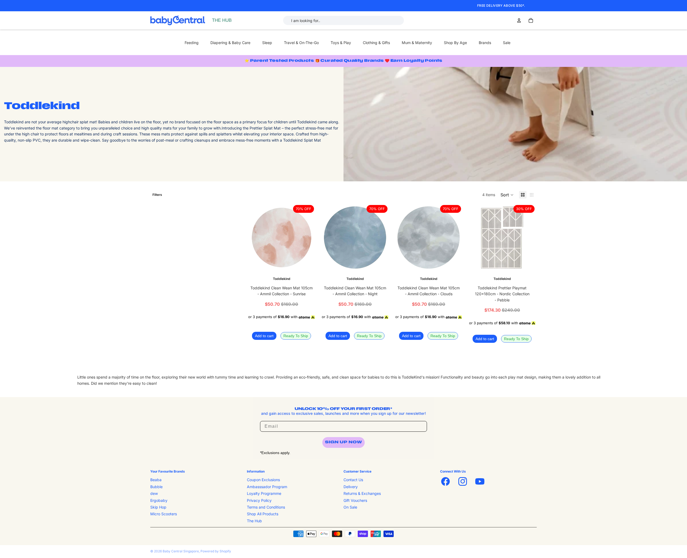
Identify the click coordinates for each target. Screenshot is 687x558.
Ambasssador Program (267, 486)
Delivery (351, 486)
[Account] (519, 20)
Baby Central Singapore (181, 551)
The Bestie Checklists (232, 26)
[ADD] (308, 264)
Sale (506, 42)
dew (154, 493)
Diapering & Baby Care (230, 42)
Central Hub (223, 20)
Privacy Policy (259, 500)
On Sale (350, 507)
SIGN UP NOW (343, 442)
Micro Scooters (163, 514)
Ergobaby (158, 500)
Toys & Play (341, 42)
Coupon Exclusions (263, 480)
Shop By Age (455, 42)
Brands (485, 42)
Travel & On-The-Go (301, 42)
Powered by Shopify (215, 551)
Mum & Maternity (417, 42)
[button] (507, 195)
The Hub (254, 521)
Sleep (267, 42)
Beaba (156, 480)
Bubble (156, 486)
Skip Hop (158, 507)
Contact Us (353, 480)
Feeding (192, 42)
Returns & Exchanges (362, 493)
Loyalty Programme (264, 493)
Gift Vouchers (355, 500)
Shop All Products (262, 514)
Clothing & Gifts (376, 42)
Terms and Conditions (266, 507)
